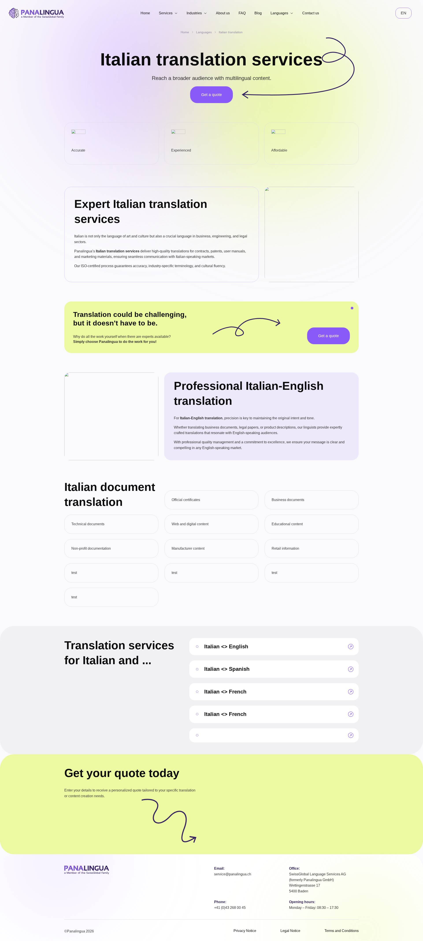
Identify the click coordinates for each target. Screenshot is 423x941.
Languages (279, 13)
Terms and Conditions (342, 931)
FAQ (242, 13)
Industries (194, 13)
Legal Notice (290, 931)
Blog (258, 13)
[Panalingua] (86, 870)
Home (145, 13)
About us (223, 13)
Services (166, 13)
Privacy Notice (245, 931)
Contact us (310, 13)
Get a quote (211, 94)
